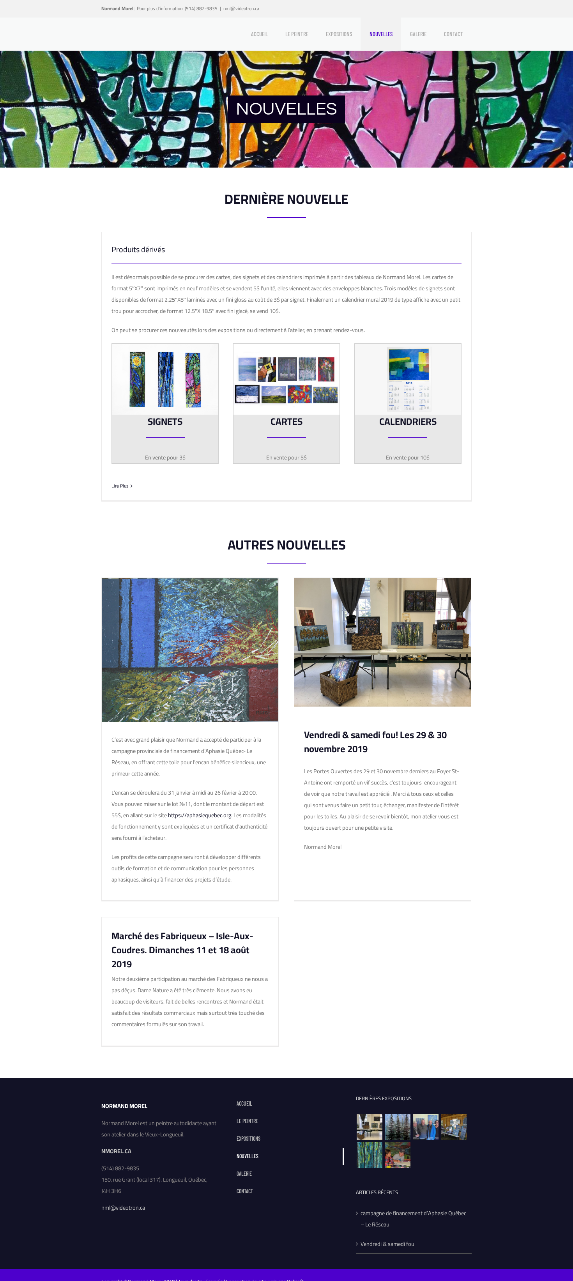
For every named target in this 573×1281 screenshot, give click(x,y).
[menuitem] (259, 34)
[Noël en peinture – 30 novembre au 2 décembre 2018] (397, 1127)
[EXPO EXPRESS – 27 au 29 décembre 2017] (369, 1155)
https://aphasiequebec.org (199, 815)
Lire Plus (120, 485)
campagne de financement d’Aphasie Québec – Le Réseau (413, 1219)
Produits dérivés (138, 249)
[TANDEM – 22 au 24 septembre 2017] (397, 1155)
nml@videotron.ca (241, 8)
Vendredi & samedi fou (387, 1244)
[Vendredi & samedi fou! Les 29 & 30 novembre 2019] (369, 1127)
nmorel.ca (116, 1151)
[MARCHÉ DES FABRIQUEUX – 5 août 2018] (453, 1127)
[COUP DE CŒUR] (425, 1127)
